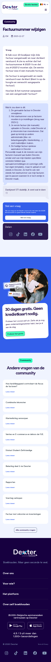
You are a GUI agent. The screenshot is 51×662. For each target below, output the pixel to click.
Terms (40, 644)
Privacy (45, 644)
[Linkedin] (25, 234)
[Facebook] (33, 234)
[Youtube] (40, 234)
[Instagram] (11, 234)
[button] (45, 9)
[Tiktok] (18, 234)
